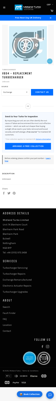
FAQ (5, 319)
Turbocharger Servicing (15, 267)
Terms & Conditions (30, 371)
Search (6, 307)
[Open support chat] (50, 395)
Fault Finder (9, 313)
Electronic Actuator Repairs (17, 285)
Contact (7, 331)
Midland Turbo (15, 371)
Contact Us (42, 92)
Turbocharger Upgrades (15, 291)
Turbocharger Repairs (14, 273)
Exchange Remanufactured (17, 279)
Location (7, 325)
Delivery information (43, 139)
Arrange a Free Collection (28, 146)
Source (4, 87)
